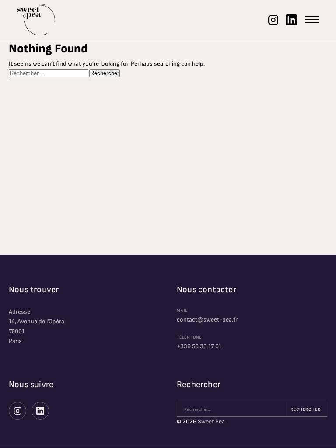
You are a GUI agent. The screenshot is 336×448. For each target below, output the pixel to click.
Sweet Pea (211, 421)
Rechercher (305, 409)
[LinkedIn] (291, 20)
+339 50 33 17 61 (199, 346)
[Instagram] (273, 20)
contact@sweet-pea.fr (207, 319)
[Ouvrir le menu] (311, 20)
